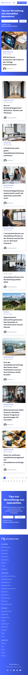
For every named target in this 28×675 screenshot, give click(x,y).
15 (14, 481)
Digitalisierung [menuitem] (5, 559)
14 (11, 481)
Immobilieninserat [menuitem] (5, 582)
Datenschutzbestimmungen (9, 26)
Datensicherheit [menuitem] (5, 617)
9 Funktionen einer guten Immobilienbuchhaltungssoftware (14, 152)
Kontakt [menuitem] (3, 655)
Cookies (15, 666)
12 (6, 481)
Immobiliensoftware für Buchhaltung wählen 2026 (14, 279)
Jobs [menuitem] (2, 646)
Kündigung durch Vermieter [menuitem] (8, 588)
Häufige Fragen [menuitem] (5, 623)
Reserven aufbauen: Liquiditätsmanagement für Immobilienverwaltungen (14, 460)
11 (3, 481)
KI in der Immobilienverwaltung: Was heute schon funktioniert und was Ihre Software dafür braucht (13, 369)
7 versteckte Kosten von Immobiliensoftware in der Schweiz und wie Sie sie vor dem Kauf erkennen (14, 238)
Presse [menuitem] (3, 649)
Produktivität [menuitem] (4, 556)
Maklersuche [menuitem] (4, 591)
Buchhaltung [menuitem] (4, 550)
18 (22, 481)
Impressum (19, 666)
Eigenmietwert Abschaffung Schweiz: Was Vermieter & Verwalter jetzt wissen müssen (13, 322)
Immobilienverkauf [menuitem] (6, 585)
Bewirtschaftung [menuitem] (5, 547)
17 (19, 481)
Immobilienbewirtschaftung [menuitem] (8, 576)
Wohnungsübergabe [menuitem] (6, 604)
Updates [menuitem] (3, 620)
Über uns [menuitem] (3, 643)
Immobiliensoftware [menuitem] (6, 611)
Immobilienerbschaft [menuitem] (6, 579)
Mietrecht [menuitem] (3, 563)
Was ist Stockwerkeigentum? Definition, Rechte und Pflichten (13, 109)
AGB (7, 666)
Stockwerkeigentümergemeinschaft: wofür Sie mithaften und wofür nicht (14, 194)
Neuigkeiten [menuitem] (4, 569)
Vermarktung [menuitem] (4, 553)
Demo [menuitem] (2, 636)
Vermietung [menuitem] (4, 601)
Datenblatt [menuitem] (4, 630)
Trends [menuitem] (3, 566)
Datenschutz (10, 666)
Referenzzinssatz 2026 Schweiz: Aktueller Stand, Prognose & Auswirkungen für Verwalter (14, 415)
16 (17, 481)
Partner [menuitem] (3, 652)
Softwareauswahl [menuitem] (5, 598)
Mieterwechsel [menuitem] (5, 595)
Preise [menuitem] (2, 633)
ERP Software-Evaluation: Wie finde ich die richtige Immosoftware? (13, 61)
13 (8, 481)
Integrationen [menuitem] (4, 614)
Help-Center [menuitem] (4, 627)
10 (26, 477)
